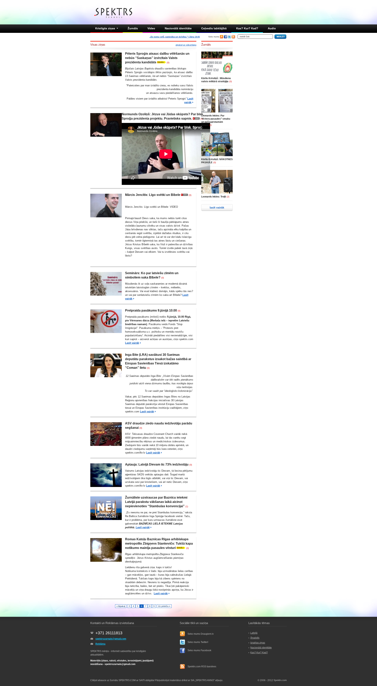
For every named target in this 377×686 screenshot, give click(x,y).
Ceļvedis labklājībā (214, 28)
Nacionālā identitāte (178, 28)
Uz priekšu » (164, 606)
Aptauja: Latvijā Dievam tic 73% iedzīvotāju (156, 464)
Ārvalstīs (254, 637)
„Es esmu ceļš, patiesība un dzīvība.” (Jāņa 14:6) (174, 37)
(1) (186, 506)
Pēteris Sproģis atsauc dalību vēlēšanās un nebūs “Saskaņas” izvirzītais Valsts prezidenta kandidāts (157, 58)
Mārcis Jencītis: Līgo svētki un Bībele (152, 194)
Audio (272, 28)
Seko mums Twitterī (198, 642)
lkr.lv (142, 452)
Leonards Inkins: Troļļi (213, 196)
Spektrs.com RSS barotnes (202, 666)
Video (151, 28)
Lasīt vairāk (132, 342)
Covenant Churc (163, 433)
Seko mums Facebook (199, 650)
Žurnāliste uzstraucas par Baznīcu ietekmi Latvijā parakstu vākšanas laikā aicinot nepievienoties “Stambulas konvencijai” (156, 502)
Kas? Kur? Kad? (247, 28)
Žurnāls (133, 28)
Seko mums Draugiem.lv (201, 634)
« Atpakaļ (120, 606)
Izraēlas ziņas (257, 642)
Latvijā (253, 633)
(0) (168, 62)
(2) (228, 196)
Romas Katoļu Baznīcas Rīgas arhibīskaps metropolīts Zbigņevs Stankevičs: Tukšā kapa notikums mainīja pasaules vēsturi (159, 544)
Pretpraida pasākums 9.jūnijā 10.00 (151, 310)
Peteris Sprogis (177, 98)
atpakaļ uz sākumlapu (186, 45)
